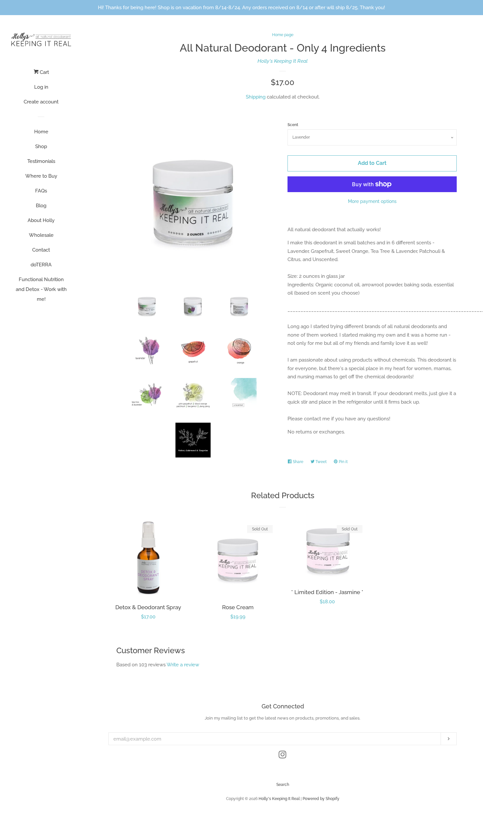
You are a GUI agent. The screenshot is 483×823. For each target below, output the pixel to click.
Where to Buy (41, 176)
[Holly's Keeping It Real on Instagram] (283, 756)
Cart (43, 72)
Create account (41, 102)
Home (41, 132)
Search (282, 784)
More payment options (372, 201)
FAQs (41, 191)
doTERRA (41, 265)
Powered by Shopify (321, 798)
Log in (41, 87)
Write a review (183, 665)
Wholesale (41, 235)
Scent (293, 124)
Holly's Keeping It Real (283, 61)
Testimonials (41, 161)
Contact (41, 250)
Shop (41, 146)
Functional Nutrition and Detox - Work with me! (41, 289)
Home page (282, 35)
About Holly (41, 220)
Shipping (255, 97)
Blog (41, 206)
